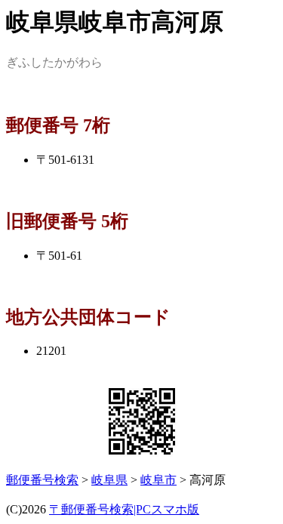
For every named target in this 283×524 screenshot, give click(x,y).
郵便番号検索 (42, 479)
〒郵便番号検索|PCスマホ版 (124, 509)
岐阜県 (109, 479)
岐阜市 (158, 479)
